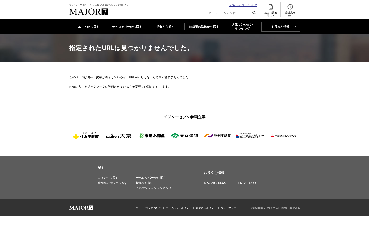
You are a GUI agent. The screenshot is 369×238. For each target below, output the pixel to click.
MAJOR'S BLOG (215, 183)
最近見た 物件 (290, 14)
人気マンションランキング (154, 188)
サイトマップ (228, 207)
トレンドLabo (246, 183)
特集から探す (165, 26)
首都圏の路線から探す (204, 26)
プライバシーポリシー (178, 207)
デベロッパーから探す (127, 26)
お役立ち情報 (281, 26)
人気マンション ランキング (242, 26)
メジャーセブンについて (243, 5)
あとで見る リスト (270, 14)
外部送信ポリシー (206, 207)
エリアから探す (88, 26)
